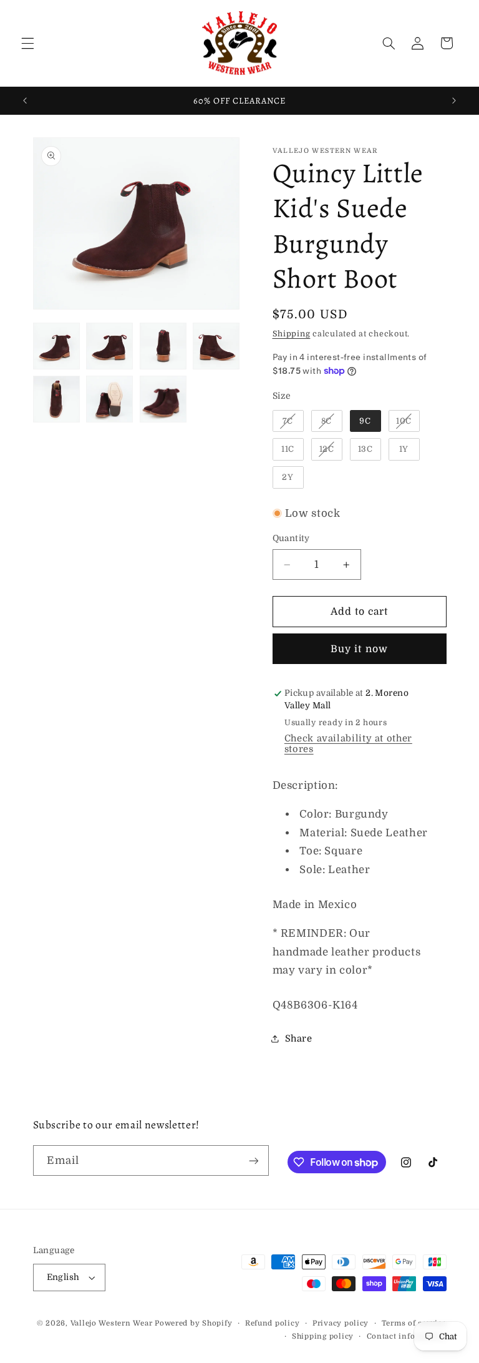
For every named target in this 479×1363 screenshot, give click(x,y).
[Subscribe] (253, 1160)
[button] (27, 43)
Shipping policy (323, 1336)
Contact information (407, 1336)
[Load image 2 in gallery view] (109, 346)
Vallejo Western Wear (111, 1323)
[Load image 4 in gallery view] (216, 346)
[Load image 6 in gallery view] (109, 399)
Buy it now (359, 649)
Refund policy (272, 1323)
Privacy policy (340, 1323)
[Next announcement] (454, 100)
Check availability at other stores (348, 744)
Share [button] (298, 1038)
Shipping (292, 334)
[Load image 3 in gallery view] (163, 346)
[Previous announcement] (25, 100)
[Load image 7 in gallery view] (163, 399)
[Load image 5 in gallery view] (56, 399)
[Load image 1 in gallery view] (56, 346)
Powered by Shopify (193, 1323)
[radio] (288, 421)
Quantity (291, 538)
